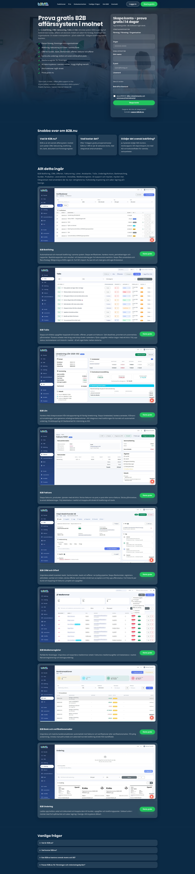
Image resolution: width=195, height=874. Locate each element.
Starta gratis (149, 4)
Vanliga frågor (94, 4)
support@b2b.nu (137, 112)
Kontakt (114, 4)
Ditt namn (117, 54)
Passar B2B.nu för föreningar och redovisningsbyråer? (63, 865)
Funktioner (61, 4)
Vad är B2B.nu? (47, 843)
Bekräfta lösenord (120, 86)
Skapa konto (134, 103)
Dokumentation (80, 4)
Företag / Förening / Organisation (127, 32)
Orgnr (115, 42)
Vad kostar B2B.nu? (49, 850)
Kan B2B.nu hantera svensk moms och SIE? (58, 857)
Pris (69, 4)
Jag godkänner (131, 97)
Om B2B (106, 4)
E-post (115, 63)
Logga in (132, 4)
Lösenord (117, 73)
